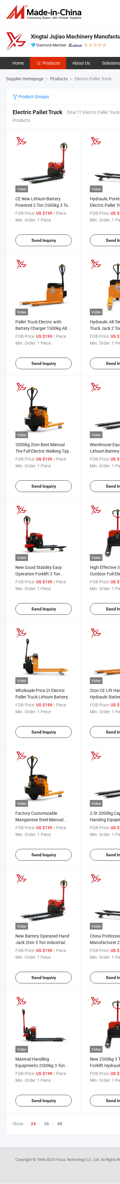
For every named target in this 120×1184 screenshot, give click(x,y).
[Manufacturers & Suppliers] (45, 12)
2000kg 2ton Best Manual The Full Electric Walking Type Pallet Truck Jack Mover (43, 451)
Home (18, 63)
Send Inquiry (43, 240)
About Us (81, 63)
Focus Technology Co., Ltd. (78, 1159)
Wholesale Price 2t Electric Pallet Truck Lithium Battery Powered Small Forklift (41, 696)
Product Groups (33, 96)
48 (59, 1123)
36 (46, 1123)
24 (33, 1123)
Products (51, 63)
